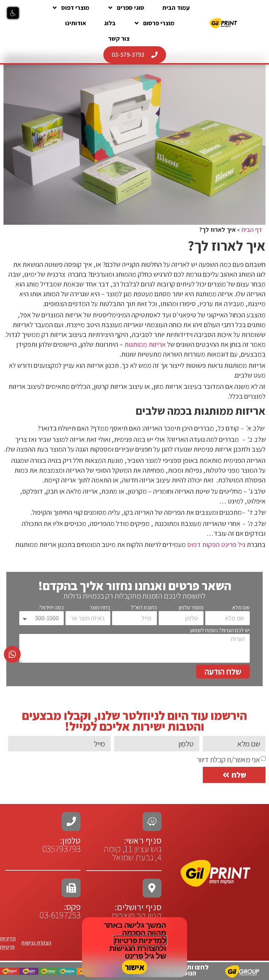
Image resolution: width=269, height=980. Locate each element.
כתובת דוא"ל (143, 607)
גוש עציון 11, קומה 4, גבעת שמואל (132, 848)
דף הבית (251, 229)
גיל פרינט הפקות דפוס (216, 544)
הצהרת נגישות (36, 942)
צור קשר (119, 38)
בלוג (110, 23)
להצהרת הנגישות (136, 948)
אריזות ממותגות (145, 344)
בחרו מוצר (100, 607)
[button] (13, 13)
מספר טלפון (190, 607)
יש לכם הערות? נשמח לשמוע (220, 630)
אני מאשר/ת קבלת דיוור (228, 759)
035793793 (61, 848)
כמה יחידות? (51, 607)
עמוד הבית (176, 8)
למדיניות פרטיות (140, 940)
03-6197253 (60, 910)
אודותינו (75, 23)
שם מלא (240, 607)
